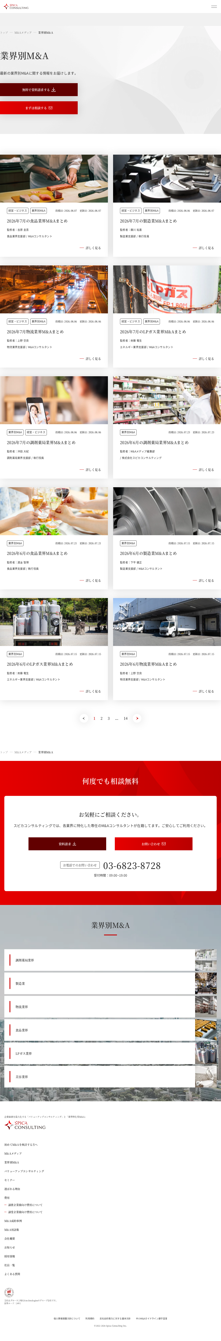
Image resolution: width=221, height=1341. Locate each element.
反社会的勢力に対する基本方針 (115, 1318)
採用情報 (9, 1256)
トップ (4, 32)
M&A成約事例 (13, 1221)
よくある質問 (12, 1274)
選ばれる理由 (12, 1189)
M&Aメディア (23, 32)
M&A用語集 (11, 1229)
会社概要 (9, 1238)
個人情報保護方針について (67, 1318)
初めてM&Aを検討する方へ (21, 1144)
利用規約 (89, 1318)
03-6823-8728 (132, 865)
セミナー (9, 1180)
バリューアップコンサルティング (24, 1171)
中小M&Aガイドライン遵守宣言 (151, 1318)
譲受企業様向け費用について (25, 1212)
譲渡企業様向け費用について (25, 1205)
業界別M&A (11, 1162)
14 (126, 718)
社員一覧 (9, 1265)
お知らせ (9, 1247)
